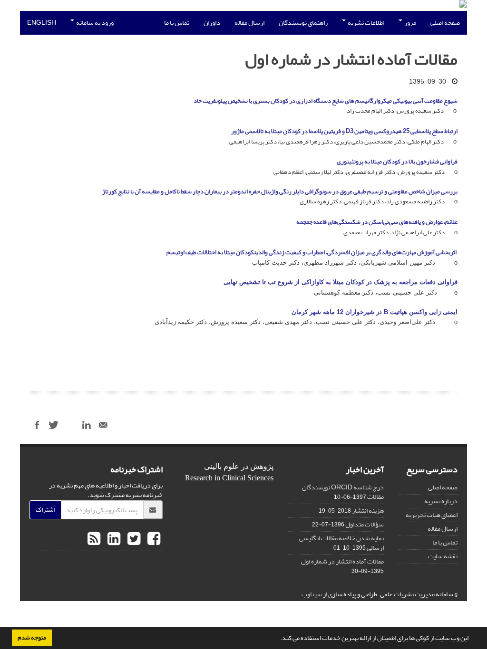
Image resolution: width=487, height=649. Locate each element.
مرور (409, 22)
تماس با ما (176, 22)
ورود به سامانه (94, 22)
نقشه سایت (443, 556)
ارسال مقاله (249, 22)
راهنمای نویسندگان (303, 22)
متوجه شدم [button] (32, 637)
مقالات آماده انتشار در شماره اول (342, 561)
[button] (277, 639)
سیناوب (312, 594)
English (41, 22)
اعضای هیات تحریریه (432, 514)
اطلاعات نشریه (365, 22)
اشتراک (45, 509)
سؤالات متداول (364, 524)
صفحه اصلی (445, 22)
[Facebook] (153, 539)
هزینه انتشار (368, 510)
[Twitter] (133, 539)
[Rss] (94, 539)
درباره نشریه (441, 501)
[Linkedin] (113, 539)
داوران (212, 22)
